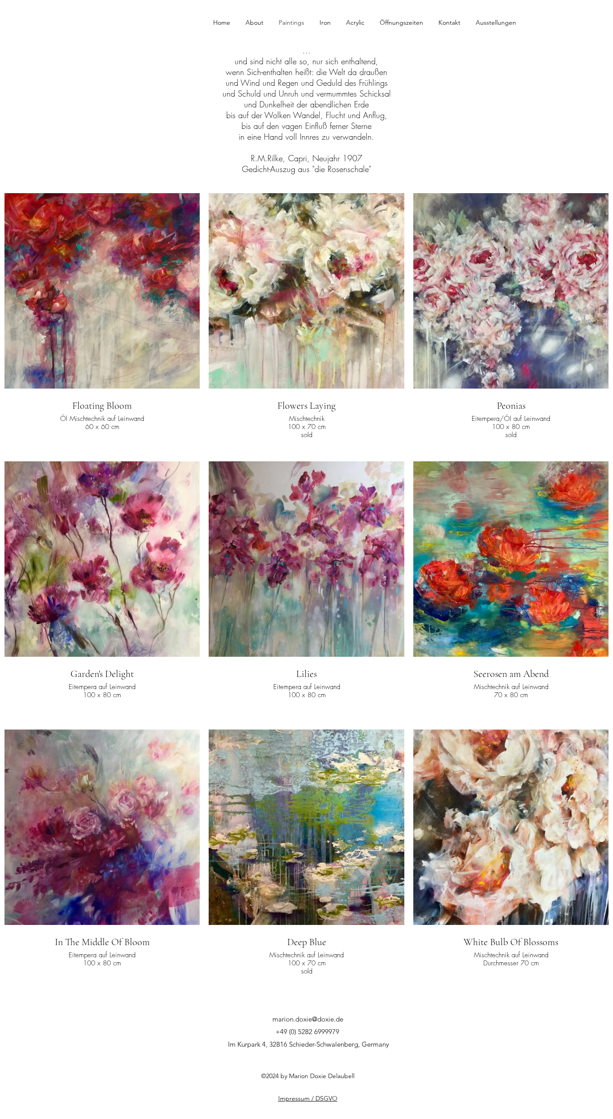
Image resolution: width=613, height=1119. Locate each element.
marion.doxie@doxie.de (307, 1019)
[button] (257, 22)
